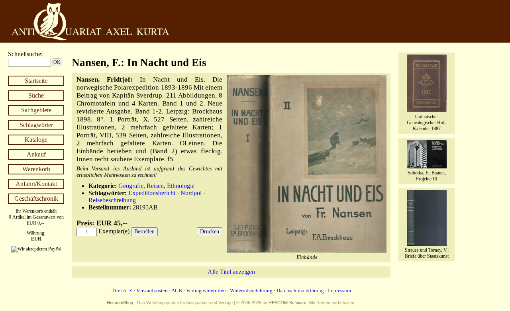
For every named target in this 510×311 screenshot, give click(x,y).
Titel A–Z (122, 290)
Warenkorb (36, 169)
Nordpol (191, 193)
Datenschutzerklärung (300, 290)
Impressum (339, 290)
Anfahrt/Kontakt (36, 183)
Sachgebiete (36, 110)
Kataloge (36, 139)
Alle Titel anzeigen (231, 271)
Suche (36, 95)
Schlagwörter (36, 124)
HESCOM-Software (287, 302)
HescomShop (120, 302)
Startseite (36, 80)
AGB (176, 290)
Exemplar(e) (113, 231)
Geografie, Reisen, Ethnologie (156, 185)
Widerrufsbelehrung (251, 290)
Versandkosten (152, 290)
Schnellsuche (24, 54)
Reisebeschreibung (112, 200)
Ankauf (36, 154)
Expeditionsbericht (151, 193)
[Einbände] (306, 251)
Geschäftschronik (36, 198)
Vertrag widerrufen (206, 290)
